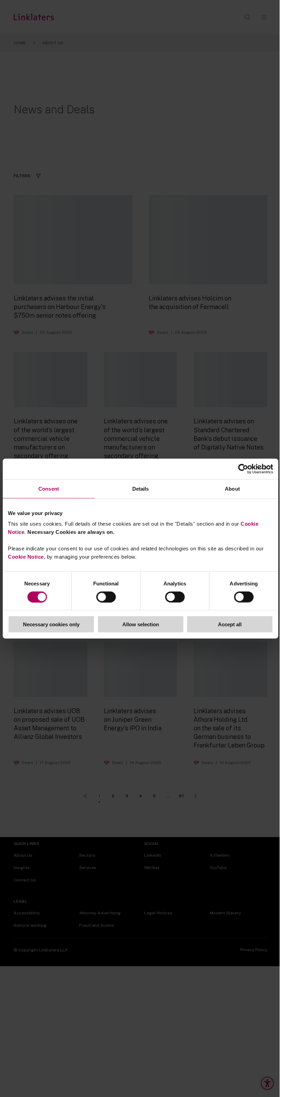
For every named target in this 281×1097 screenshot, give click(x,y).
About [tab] (232, 488)
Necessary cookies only (51, 624)
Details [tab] (140, 488)
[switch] (106, 596)
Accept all (230, 624)
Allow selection (140, 624)
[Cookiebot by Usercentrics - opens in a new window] (243, 469)
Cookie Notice (26, 557)
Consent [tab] (48, 488)
